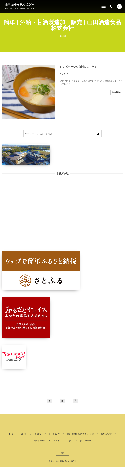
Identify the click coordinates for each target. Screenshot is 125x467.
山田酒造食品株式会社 (19, 4)
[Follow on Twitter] (62, 401)
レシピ (65, 74)
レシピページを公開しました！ (78, 66)
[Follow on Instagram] (75, 401)
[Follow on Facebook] (49, 401)
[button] (119, 6)
